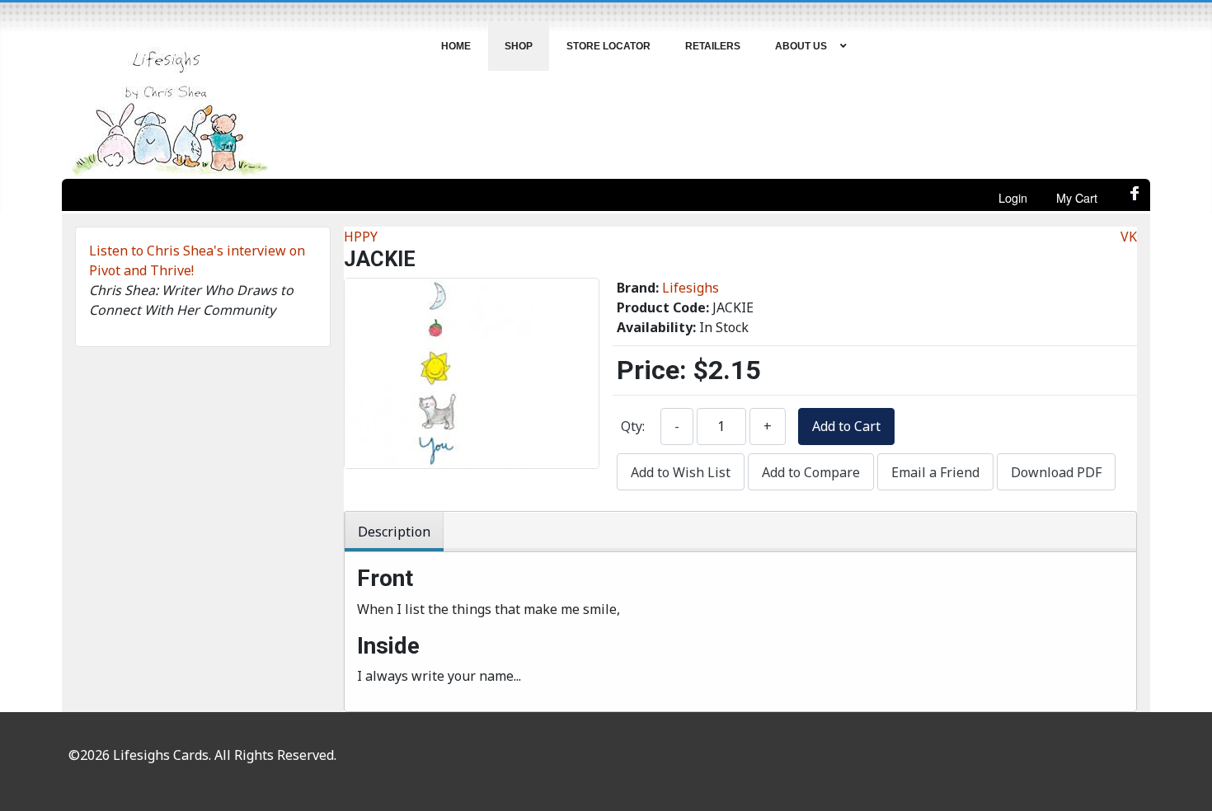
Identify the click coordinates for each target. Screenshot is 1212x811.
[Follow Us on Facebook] (1135, 198)
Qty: (633, 426)
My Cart (1076, 197)
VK (1128, 236)
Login (1012, 197)
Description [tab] (394, 532)
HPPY (361, 236)
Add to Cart (846, 426)
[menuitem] (456, 46)
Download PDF (1056, 472)
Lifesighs (690, 288)
